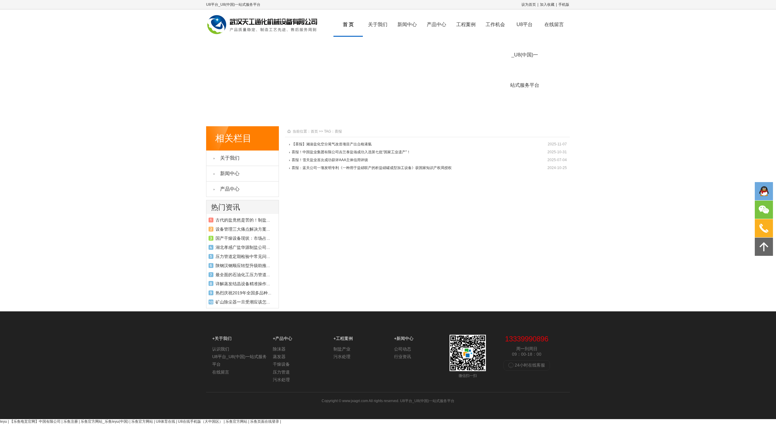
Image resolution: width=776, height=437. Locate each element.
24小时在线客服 (529, 365)
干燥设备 (281, 364)
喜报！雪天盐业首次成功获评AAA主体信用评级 (330, 160)
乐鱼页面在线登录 (264, 421)
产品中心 (436, 24)
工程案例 (466, 24)
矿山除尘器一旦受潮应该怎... (243, 302)
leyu (3, 421)
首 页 (348, 24)
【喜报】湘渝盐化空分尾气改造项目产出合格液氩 (332, 144)
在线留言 (554, 24)
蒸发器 (279, 356)
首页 (314, 131)
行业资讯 (402, 356)
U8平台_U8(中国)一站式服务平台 (524, 29)
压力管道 (281, 372)
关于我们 (377, 24)
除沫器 (279, 349)
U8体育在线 (165, 421)
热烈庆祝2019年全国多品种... (243, 292)
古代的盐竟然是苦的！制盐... (243, 220)
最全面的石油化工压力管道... (243, 274)
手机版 (563, 4)
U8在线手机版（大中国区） (200, 421)
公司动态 (402, 349)
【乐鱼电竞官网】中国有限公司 (35, 421)
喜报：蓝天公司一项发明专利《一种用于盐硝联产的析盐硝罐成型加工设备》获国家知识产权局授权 (372, 168)
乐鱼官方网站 (142, 421)
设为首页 (528, 4)
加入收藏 (547, 4)
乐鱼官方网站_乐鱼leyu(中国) (105, 421)
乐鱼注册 (70, 421)
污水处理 (281, 379)
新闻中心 (407, 24)
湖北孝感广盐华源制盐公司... (243, 247)
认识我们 (220, 349)
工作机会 (495, 24)
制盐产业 (341, 349)
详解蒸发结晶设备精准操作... (243, 283)
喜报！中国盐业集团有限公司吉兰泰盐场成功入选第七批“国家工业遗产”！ (351, 152)
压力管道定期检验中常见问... (243, 256)
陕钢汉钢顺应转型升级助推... (243, 265)
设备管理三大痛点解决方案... (243, 229)
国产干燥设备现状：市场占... (243, 238)
